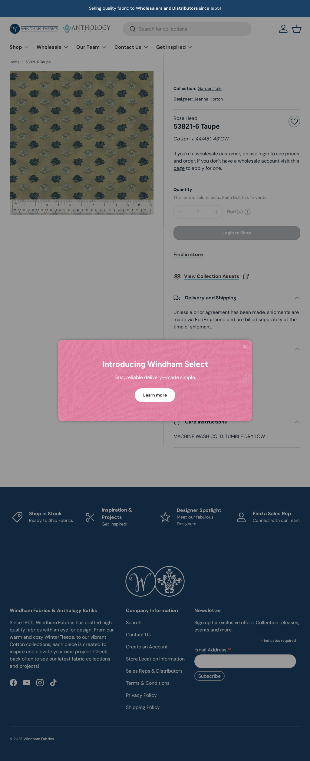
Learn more (155, 395)
